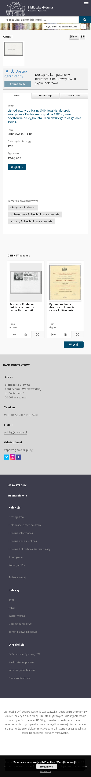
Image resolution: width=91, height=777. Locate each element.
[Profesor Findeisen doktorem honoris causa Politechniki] (26, 282)
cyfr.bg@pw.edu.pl (15, 432)
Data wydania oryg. (20, 624)
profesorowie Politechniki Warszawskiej (35, 214)
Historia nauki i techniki (23, 541)
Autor (12, 608)
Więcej (73, 344)
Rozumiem (46, 766)
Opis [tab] (17, 95)
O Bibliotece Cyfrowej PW (24, 654)
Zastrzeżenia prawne (21, 662)
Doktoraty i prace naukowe (25, 525)
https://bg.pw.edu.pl (16, 450)
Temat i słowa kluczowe (23, 632)
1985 (11, 146)
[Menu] (86, 3)
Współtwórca (17, 616)
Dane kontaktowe (19, 678)
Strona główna (17, 495)
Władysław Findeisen (23, 207)
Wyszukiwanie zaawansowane (61, 26)
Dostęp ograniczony (15, 73)
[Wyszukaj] (85, 19)
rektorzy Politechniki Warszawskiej (31, 221)
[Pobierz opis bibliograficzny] (13, 334)
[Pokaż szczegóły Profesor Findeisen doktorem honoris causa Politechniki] (37, 334)
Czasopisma (16, 517)
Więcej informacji (66, 762)
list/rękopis (15, 158)
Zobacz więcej (17, 577)
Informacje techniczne (22, 670)
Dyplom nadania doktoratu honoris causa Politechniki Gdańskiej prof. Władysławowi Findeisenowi (61, 307)
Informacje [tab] (45, 95)
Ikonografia (16, 557)
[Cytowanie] (82, 36)
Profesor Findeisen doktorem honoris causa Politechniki (22, 307)
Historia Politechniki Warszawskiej (29, 549)
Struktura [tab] (74, 95)
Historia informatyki (21, 533)
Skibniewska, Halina (20, 134)
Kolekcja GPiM (17, 565)
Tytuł (12, 600)
